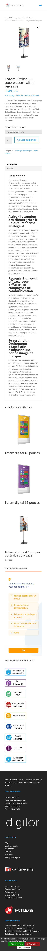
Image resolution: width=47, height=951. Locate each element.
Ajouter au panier (26, 139)
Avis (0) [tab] (10, 168)
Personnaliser (24, 948)
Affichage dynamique (18, 18)
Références (9, 849)
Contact (8, 851)
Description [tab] (12, 164)
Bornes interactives (12, 886)
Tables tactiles (10, 892)
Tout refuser (33, 944)
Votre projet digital (12, 857)
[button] (38, 27)
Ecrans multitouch (12, 895)
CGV (6, 843)
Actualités (9, 854)
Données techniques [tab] (16, 132)
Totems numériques (13, 889)
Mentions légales (11, 846)
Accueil (7, 18)
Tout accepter (17, 944)
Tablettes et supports (13, 898)
